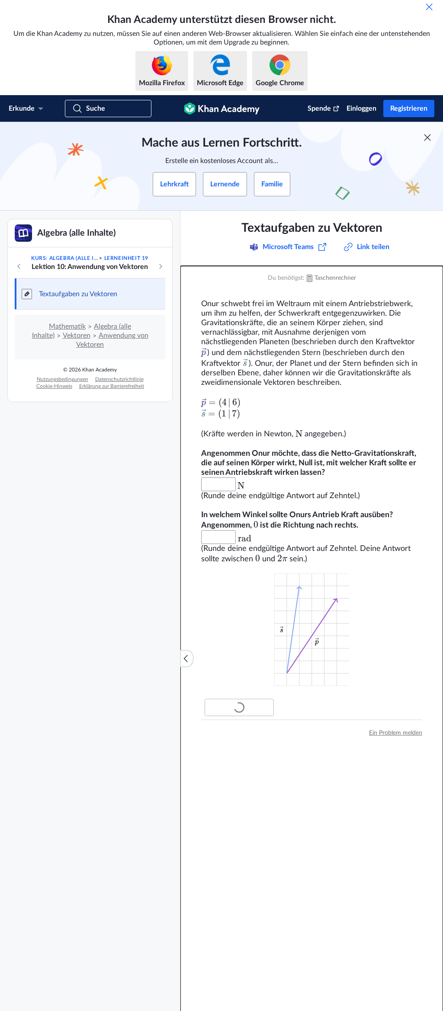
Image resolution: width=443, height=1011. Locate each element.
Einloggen (361, 108)
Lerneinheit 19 (126, 258)
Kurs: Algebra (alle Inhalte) (64, 258)
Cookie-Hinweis (54, 386)
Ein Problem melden (395, 733)
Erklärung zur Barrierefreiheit (111, 386)
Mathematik (67, 326)
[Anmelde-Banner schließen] (427, 137)
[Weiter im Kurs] (160, 266)
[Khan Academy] (222, 109)
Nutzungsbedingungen (62, 379)
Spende (319, 108)
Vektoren (76, 335)
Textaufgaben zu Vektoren (78, 294)
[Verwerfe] (429, 7)
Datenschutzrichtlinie (119, 379)
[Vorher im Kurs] (19, 266)
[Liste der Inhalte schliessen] (187, 658)
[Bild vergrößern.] (311, 629)
